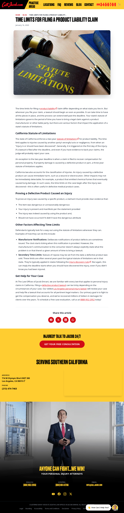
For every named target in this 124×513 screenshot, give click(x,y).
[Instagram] (64, 494)
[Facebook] (59, 494)
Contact (89, 5)
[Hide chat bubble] (117, 504)
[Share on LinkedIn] (66, 320)
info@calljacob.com (94, 485)
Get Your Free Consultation (62, 344)
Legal (21, 509)
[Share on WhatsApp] (73, 320)
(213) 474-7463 (9, 388)
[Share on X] (58, 320)
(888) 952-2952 (87, 299)
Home (18, 15)
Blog (78, 5)
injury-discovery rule (79, 262)
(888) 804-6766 (62, 485)
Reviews (68, 5)
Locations (49, 5)
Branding (29, 509)
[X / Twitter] (70, 494)
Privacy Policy (76, 509)
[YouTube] (53, 494)
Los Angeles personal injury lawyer (70, 288)
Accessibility (38, 509)
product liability (47, 108)
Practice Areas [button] (34, 4)
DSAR (85, 509)
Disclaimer (65, 509)
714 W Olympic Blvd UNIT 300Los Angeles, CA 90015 (16, 379)
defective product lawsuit (54, 285)
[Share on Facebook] (51, 320)
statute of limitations (67, 138)
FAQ (59, 5)
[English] (118, 4)
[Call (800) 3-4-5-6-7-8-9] (106, 4)
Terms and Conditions (52, 509)
